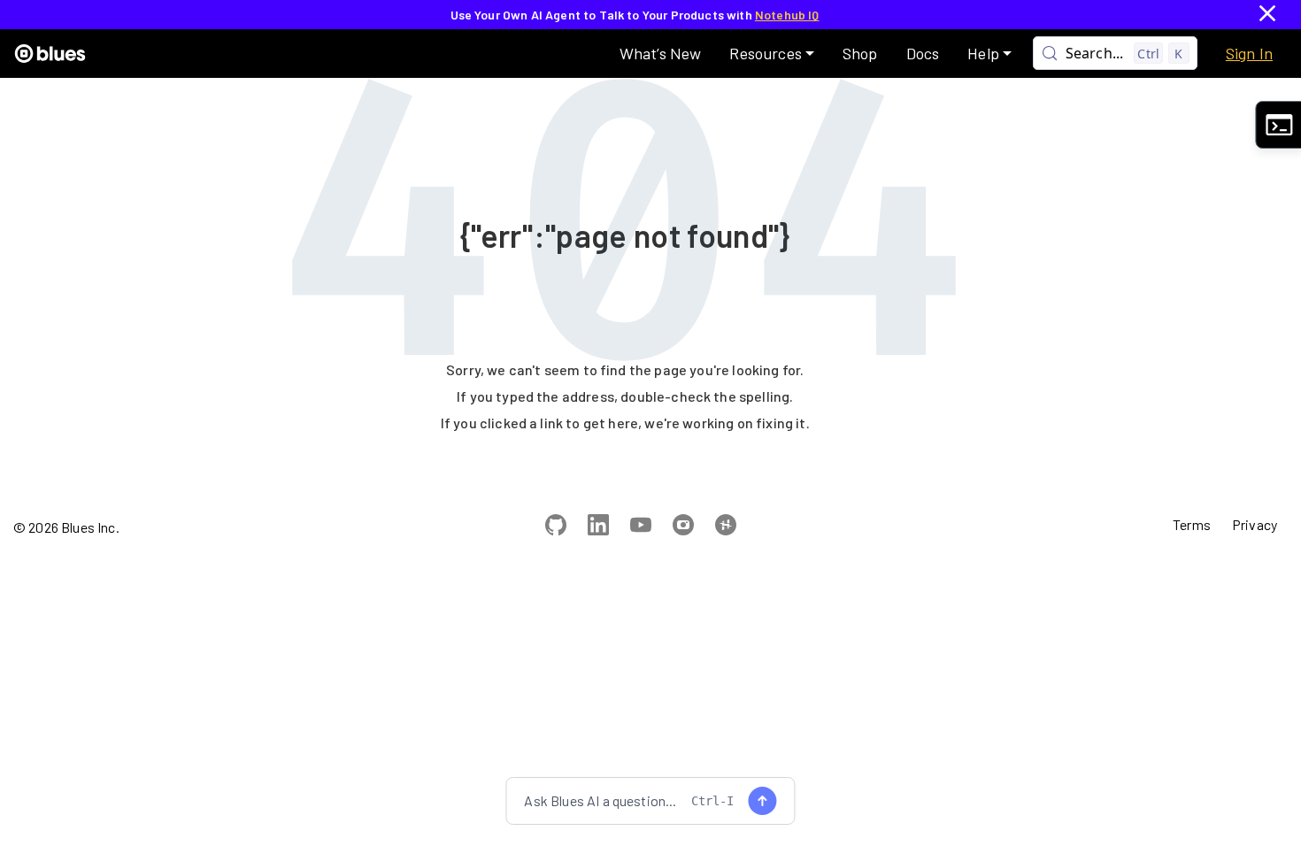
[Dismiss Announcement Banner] (1267, 14)
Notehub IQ (787, 14)
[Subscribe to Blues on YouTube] (641, 527)
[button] (771, 53)
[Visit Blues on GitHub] (556, 527)
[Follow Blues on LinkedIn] (598, 527)
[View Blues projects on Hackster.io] (725, 527)
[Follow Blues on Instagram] (683, 527)
